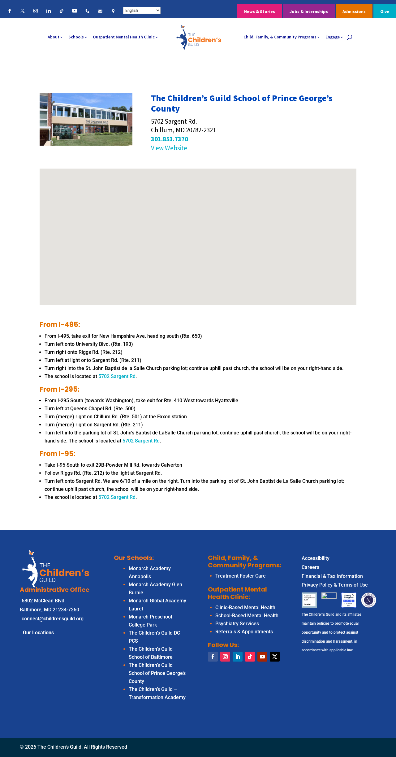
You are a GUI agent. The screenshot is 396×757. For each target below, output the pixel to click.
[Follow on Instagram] (225, 657)
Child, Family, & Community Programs (279, 37)
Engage (332, 37)
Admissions (354, 11)
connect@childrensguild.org (53, 619)
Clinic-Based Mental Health (245, 607)
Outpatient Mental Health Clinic (124, 37)
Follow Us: (223, 644)
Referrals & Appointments (244, 632)
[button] (200, 230)
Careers (310, 567)
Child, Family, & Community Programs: (244, 561)
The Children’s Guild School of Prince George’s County (157, 673)
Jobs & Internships (309, 11)
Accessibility (315, 558)
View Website (169, 148)
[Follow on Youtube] (262, 657)
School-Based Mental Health (246, 615)
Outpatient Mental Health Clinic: (237, 593)
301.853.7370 (169, 139)
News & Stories (259, 11)
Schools (76, 37)
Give (384, 11)
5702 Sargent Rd (117, 376)
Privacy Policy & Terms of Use (335, 585)
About (53, 37)
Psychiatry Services (237, 624)
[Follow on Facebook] (213, 657)
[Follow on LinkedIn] (238, 657)
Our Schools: (134, 557)
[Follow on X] (275, 657)
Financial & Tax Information (332, 576)
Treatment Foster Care (240, 576)
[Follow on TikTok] (250, 657)
